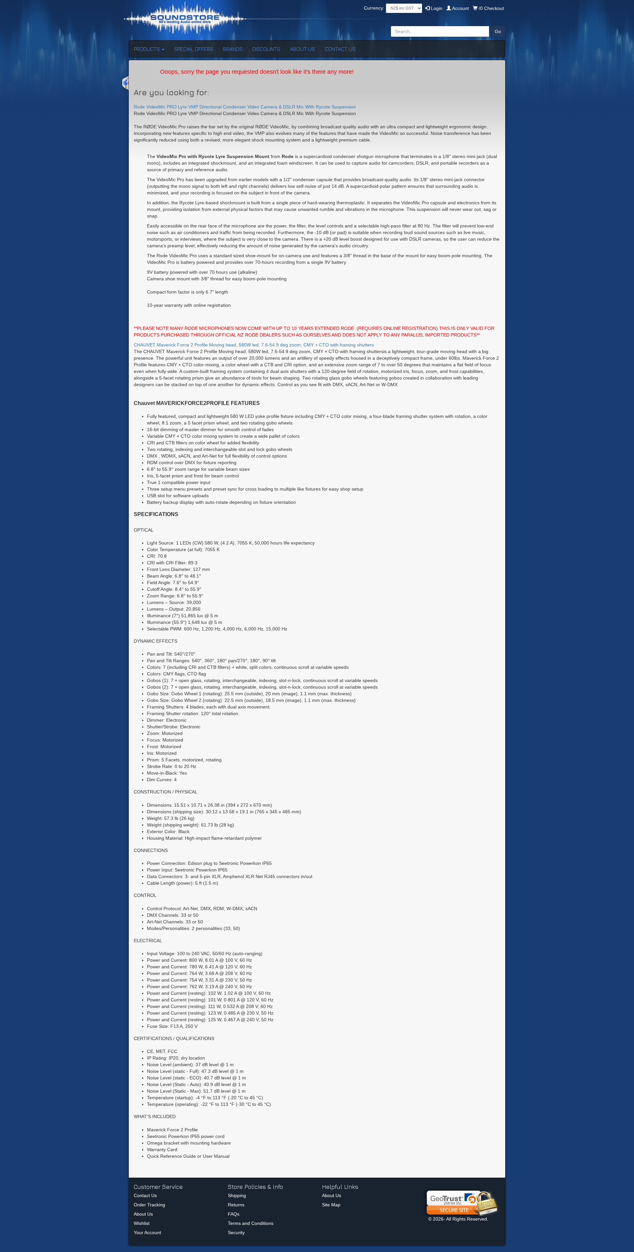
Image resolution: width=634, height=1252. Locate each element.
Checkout (491, 8)
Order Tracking (149, 1204)
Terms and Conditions (250, 1223)
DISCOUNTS (266, 49)
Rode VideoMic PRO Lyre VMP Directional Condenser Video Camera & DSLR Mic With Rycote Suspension (245, 106)
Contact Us (145, 1195)
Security (236, 1232)
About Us (143, 1214)
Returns (236, 1204)
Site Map (331, 1204)
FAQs (233, 1214)
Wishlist (142, 1223)
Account (460, 8)
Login (436, 8)
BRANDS (232, 49)
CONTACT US (340, 49)
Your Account (147, 1232)
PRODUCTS (147, 49)
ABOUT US (302, 49)
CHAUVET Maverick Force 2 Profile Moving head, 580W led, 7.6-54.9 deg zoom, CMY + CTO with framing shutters (254, 344)
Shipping (237, 1195)
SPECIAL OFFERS (193, 49)
